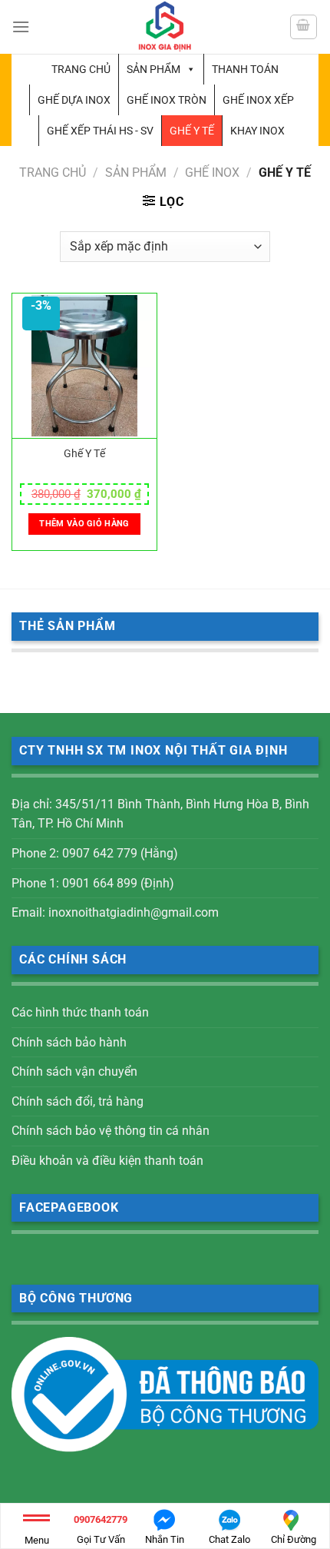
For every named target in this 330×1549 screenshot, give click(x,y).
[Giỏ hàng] (304, 27)
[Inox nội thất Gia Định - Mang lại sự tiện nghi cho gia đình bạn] (165, 27)
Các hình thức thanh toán (80, 1012)
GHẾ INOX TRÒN (166, 100)
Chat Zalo (229, 1539)
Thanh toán (245, 69)
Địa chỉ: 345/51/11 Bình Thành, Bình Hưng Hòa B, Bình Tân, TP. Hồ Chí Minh (160, 814)
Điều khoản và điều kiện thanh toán (107, 1160)
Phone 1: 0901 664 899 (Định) (93, 883)
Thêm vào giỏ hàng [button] (84, 524)
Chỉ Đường (293, 1539)
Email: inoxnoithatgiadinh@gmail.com (115, 912)
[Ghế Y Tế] (84, 366)
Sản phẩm (153, 69)
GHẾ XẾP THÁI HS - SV (100, 130)
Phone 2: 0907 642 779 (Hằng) (95, 853)
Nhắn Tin (164, 1539)
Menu (37, 1540)
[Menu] (21, 26)
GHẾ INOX (212, 172)
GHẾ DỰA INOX (74, 100)
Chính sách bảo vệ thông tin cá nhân (111, 1130)
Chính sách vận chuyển (74, 1071)
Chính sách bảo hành (69, 1042)
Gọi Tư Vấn (100, 1529)
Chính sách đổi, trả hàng (78, 1101)
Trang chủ (81, 69)
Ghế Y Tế (84, 453)
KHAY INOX (257, 130)
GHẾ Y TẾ (192, 130)
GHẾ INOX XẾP (258, 100)
